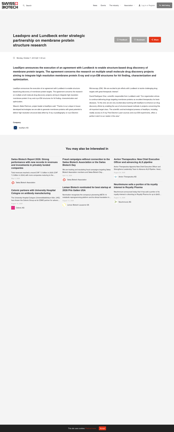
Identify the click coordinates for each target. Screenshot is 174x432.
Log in (144, 5)
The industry (114, 5)
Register (152, 5)
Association (128, 5)
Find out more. (90, 428)
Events (103, 5)
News (95, 5)
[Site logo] (10, 5)
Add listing (166, 5)
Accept (102, 428)
